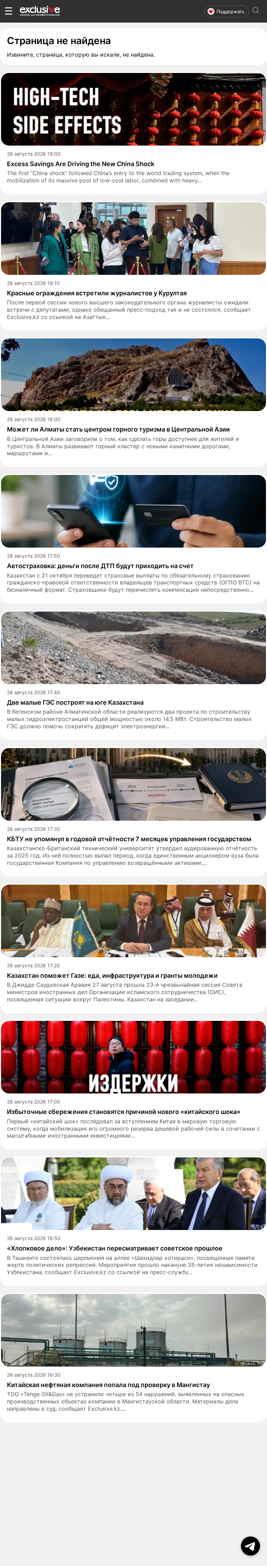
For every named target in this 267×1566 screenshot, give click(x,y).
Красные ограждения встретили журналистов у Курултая (97, 293)
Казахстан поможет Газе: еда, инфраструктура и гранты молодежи (112, 975)
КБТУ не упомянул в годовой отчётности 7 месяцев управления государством (129, 839)
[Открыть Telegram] (250, 1546)
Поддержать (230, 11)
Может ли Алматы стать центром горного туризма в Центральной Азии (118, 429)
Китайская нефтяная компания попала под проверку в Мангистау (108, 1384)
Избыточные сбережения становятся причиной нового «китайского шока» (124, 1111)
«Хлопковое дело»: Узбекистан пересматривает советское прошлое (114, 1248)
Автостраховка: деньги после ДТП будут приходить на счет (100, 565)
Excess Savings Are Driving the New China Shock (80, 163)
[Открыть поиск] (256, 11)
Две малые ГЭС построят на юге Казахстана (75, 702)
